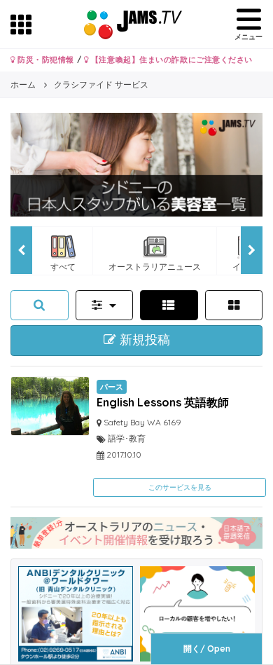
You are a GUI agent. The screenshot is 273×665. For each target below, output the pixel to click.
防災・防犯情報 (44, 59)
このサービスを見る (179, 487)
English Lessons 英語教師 (163, 402)
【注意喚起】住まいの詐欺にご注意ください (170, 59)
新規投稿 (143, 340)
